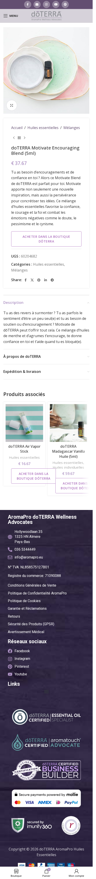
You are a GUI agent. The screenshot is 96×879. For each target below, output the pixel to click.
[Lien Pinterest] (65, 4)
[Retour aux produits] (19, 138)
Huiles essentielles (42, 127)
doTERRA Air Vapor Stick (24, 449)
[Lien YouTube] (55, 4)
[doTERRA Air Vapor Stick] (24, 423)
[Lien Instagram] (46, 4)
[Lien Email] (37, 4)
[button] (46, 691)
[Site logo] (46, 15)
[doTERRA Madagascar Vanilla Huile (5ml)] (68, 423)
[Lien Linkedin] (45, 280)
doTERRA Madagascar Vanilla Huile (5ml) (68, 451)
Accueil (17, 127)
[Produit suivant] (24, 138)
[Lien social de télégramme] (52, 280)
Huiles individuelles (68, 467)
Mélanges (71, 127)
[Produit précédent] (14, 138)
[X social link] (32, 280)
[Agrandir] (12, 105)
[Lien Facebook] (27, 4)
